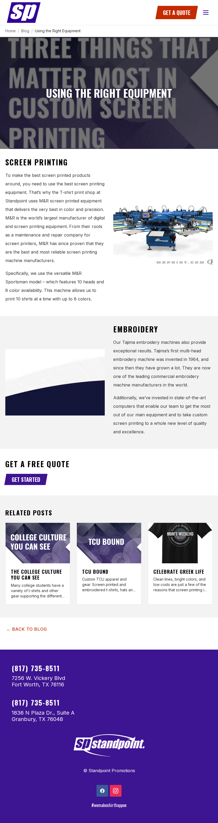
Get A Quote (176, 13)
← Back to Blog (26, 629)
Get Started (26, 479)
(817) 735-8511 (36, 668)
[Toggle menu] (206, 12)
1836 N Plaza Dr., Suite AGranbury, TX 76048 (43, 716)
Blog (25, 30)
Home (10, 30)
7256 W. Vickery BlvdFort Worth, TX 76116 (38, 681)
